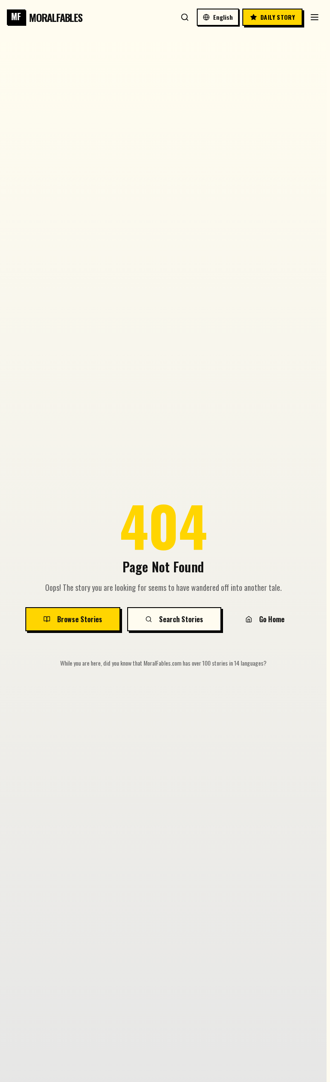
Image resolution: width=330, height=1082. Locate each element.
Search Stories (181, 619)
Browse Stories (79, 619)
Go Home (271, 619)
